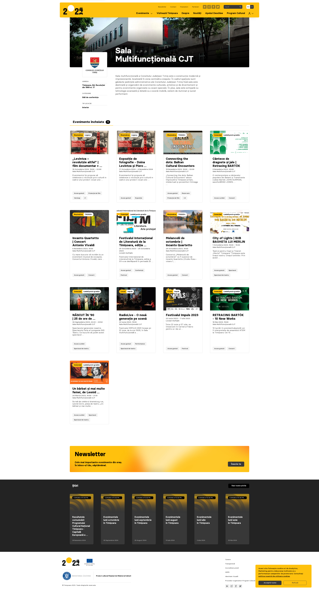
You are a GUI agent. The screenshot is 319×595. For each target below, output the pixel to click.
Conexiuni (218, 135)
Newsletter (162, 7)
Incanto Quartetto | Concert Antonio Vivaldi (85, 242)
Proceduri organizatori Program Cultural (240, 580)
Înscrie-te (236, 464)
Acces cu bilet (219, 198)
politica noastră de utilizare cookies (274, 576)
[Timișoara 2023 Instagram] (209, 7)
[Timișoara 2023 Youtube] (205, 7)
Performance (140, 344)
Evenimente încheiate (91, 122)
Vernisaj (77, 198)
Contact (173, 7)
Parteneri (195, 7)
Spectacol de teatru (221, 275)
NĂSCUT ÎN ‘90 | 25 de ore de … (83, 317)
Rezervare (186, 193)
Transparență (230, 563)
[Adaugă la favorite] (104, 198)
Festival (124, 275)
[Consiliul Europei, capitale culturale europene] (89, 565)
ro (248, 7)
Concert (232, 198)
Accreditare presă (232, 568)
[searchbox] (231, 7)
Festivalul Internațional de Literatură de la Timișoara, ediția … (136, 242)
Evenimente (142, 13)
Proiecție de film (94, 193)
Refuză (295, 583)
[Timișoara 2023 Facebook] (213, 7)
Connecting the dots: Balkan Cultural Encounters (180, 162)
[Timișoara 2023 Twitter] (218, 7)
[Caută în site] (240, 7)
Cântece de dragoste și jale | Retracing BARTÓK (226, 162)
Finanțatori (184, 7)
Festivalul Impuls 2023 (182, 315)
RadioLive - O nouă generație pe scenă (133, 317)
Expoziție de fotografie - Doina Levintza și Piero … (132, 162)
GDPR (227, 572)
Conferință (139, 270)
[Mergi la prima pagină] (74, 9)
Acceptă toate (270, 583)
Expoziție (138, 198)
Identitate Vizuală (231, 576)
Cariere (228, 559)
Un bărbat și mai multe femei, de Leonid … (88, 390)
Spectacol (232, 270)
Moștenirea (78, 135)
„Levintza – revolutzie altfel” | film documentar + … (87, 162)
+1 (85, 198)
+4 (185, 198)
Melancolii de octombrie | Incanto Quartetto (179, 242)
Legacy (88, 135)
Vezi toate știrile (238, 486)
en (252, 7)
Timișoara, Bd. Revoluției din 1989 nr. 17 (93, 86)
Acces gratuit (79, 193)
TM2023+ (181, 135)
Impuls (129, 291)
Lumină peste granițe (232, 135)
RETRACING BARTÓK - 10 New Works (228, 317)
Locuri (123, 291)
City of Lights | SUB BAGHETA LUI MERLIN (229, 240)
